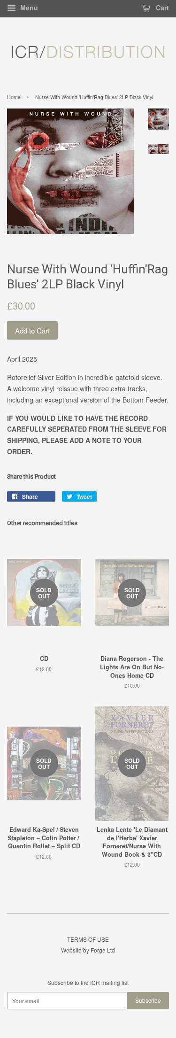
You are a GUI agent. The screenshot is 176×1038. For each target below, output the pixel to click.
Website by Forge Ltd (88, 950)
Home (14, 97)
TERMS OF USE (88, 939)
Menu (28, 7)
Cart (161, 7)
